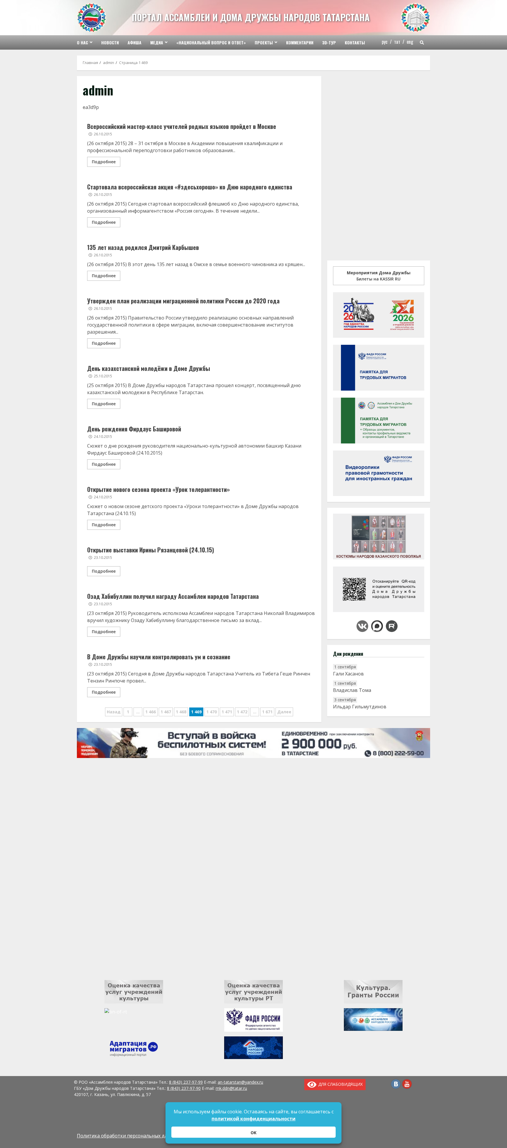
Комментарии (299, 42)
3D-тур (329, 42)
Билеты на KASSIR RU (378, 276)
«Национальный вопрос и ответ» (211, 42)
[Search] (422, 42)
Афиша (134, 42)
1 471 (227, 712)
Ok (253, 1132)
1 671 (267, 712)
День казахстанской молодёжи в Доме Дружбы (148, 368)
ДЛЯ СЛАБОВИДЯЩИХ (339, 1084)
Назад (114, 712)
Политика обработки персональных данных (128, 1135)
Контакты (355, 42)
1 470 (211, 712)
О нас (82, 42)
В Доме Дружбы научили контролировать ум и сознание (158, 656)
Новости (110, 42)
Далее (284, 712)
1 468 (181, 712)
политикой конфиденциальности (253, 1118)
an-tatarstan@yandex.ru (240, 1082)
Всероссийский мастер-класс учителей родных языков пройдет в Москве (181, 126)
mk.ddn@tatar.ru (231, 1088)
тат (397, 41)
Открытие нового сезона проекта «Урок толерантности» (158, 489)
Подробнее (104, 161)
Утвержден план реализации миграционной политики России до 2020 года (183, 300)
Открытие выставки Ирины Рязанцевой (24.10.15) (150, 549)
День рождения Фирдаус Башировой (134, 428)
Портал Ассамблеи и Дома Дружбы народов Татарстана (251, 17)
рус (385, 41)
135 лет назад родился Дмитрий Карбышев (143, 247)
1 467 (165, 712)
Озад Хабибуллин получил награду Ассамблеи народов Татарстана (173, 596)
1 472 (242, 712)
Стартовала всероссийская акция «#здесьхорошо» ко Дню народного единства (189, 186)
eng (410, 41)
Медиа (156, 42)
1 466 (150, 712)
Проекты (264, 42)
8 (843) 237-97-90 (184, 1088)
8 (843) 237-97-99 (186, 1082)
